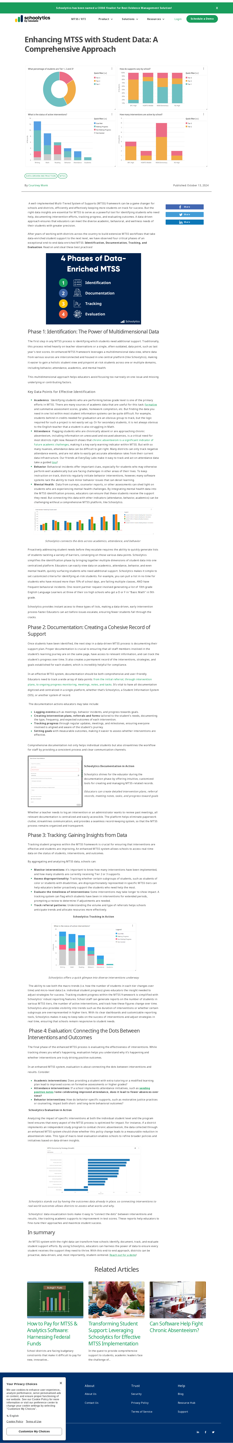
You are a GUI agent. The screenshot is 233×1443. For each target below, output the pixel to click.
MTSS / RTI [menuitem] (78, 19)
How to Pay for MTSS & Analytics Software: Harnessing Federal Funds (52, 1333)
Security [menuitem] (136, 1394)
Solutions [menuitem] (128, 19)
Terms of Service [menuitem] (141, 1411)
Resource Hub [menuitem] (186, 1403)
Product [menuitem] (104, 19)
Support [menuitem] (183, 1411)
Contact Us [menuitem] (91, 1403)
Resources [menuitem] (154, 19)
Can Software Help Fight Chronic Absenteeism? (176, 1327)
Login (178, 19)
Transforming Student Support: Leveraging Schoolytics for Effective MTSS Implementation (114, 1333)
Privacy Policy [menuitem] (140, 1403)
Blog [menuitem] (181, 1394)
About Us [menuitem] (90, 1394)
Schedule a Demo (202, 18)
